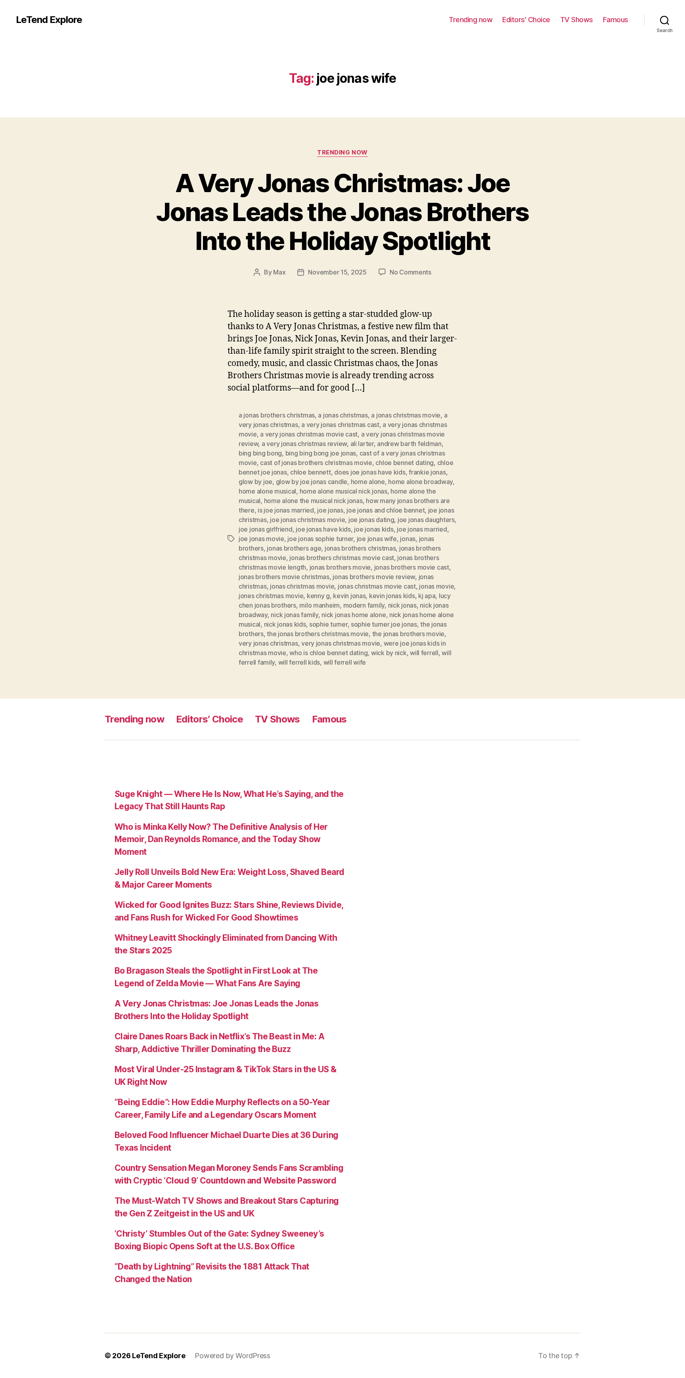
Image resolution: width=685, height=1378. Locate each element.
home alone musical (267, 491)
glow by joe (255, 482)
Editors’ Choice (526, 19)
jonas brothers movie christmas (284, 577)
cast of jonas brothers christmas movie (316, 463)
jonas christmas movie (302, 586)
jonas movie (436, 586)
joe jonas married (422, 529)
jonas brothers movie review (374, 577)
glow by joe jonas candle (312, 482)
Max (279, 272)
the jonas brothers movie (408, 634)
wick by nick (389, 653)
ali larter (362, 444)
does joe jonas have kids (370, 472)
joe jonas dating (371, 520)
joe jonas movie (261, 539)
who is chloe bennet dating (328, 653)
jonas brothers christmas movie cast (341, 558)
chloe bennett (310, 472)
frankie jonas (427, 472)
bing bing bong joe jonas (320, 453)
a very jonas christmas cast (340, 425)
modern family (364, 605)
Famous (615, 19)
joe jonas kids (373, 529)
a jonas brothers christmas (277, 415)
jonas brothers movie (340, 567)
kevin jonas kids (392, 596)
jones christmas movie (271, 596)
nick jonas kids (285, 624)
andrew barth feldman (409, 444)
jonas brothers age (294, 548)
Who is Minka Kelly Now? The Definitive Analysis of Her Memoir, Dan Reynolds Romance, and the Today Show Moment (221, 839)
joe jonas (330, 510)
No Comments (410, 272)
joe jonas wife (377, 539)
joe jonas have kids (323, 529)
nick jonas (402, 605)
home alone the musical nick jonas (313, 501)
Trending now (470, 19)
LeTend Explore (49, 20)
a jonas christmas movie (405, 415)
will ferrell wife (344, 662)
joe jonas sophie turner (320, 539)
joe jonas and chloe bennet (385, 510)
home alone (368, 482)
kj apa (426, 596)
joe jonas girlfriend (266, 529)
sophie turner (328, 624)
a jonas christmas (342, 415)
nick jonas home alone (353, 615)
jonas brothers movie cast (411, 567)
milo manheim (319, 605)
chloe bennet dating (404, 463)
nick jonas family (294, 615)
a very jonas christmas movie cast (309, 434)
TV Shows (576, 19)
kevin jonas (349, 596)
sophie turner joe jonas (384, 624)
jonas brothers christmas (360, 548)
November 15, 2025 (337, 272)
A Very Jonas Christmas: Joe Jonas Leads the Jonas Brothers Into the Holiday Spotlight (342, 212)
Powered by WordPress (232, 1355)
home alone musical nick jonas (343, 491)
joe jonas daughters (426, 520)
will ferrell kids (299, 662)
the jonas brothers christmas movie (318, 634)
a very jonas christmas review (304, 444)
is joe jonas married (286, 510)
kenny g (318, 596)
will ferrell (424, 653)
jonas (407, 539)
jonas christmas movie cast (377, 586)
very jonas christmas (268, 643)
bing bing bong (260, 453)
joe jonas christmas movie (307, 520)
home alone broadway (420, 482)
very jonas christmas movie (340, 643)
